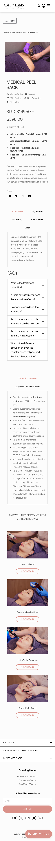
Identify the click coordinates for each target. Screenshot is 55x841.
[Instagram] (21, 818)
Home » (7, 32)
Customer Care (12, 758)
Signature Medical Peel (27, 612)
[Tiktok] (27, 818)
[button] (39, 6)
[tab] (17, 211)
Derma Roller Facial (27, 708)
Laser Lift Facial (27, 564)
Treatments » (16, 32)
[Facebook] (14, 818)
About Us (8, 742)
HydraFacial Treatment (27, 660)
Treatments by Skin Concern (20, 750)
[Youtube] (34, 818)
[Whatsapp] (40, 818)
